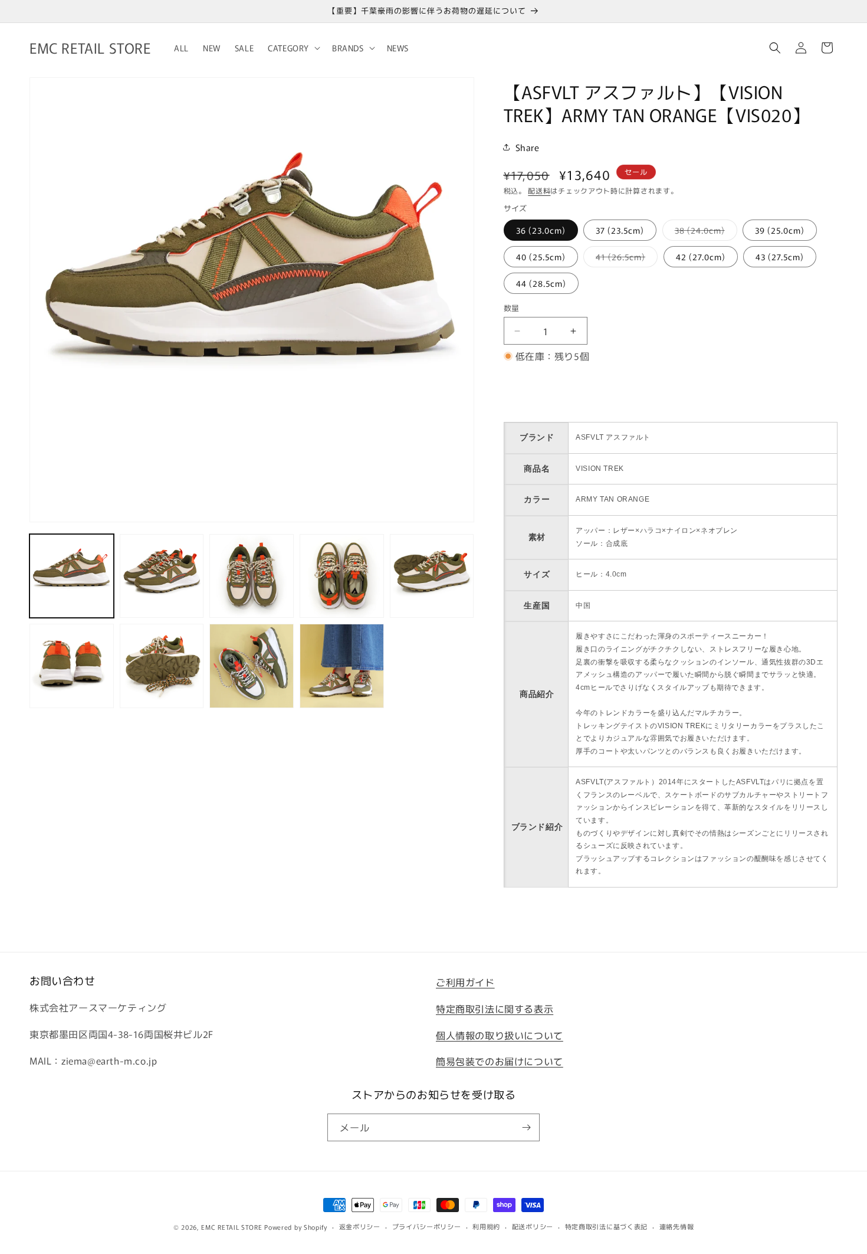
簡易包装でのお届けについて (499, 1061)
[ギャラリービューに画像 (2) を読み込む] (162, 576)
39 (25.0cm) (779, 230)
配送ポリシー (532, 1226)
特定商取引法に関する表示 (494, 1008)
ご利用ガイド (465, 982)
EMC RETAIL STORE (231, 1227)
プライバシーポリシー (426, 1226)
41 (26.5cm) (624, 258)
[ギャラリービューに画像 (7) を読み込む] (162, 666)
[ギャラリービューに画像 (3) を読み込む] (251, 576)
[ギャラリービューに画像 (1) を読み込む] (71, 576)
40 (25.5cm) (541, 257)
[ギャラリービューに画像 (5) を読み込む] (432, 576)
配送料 (539, 190)
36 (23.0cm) (541, 230)
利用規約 (486, 1226)
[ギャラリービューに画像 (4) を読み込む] (342, 576)
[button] (293, 47)
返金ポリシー (359, 1226)
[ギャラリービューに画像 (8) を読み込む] (251, 666)
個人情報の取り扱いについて (499, 1035)
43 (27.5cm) (780, 257)
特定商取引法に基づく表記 (606, 1226)
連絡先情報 (676, 1226)
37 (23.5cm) (620, 230)
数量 (512, 307)
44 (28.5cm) (541, 283)
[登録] (526, 1127)
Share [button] (527, 147)
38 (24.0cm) (704, 232)
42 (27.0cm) (700, 257)
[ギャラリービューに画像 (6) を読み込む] (71, 666)
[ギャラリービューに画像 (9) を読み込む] (342, 666)
